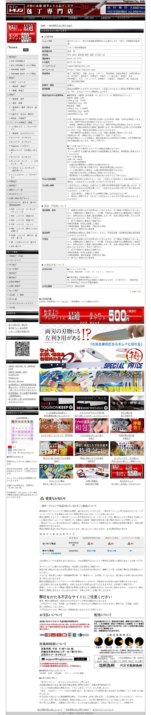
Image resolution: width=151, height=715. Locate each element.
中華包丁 (13, 181)
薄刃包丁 (13, 273)
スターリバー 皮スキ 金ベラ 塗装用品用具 (23, 203)
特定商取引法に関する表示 (60, 25)
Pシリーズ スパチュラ (21, 157)
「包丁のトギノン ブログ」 (21, 408)
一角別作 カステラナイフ (22, 133)
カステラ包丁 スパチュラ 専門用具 (57, 435)
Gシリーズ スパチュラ (21, 142)
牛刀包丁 (13, 265)
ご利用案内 (72, 18)
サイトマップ (123, 18)
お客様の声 (105, 18)
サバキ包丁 (14, 269)
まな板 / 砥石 (16, 295)
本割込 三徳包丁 (18, 118)
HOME (43, 25)
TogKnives (13, 378)
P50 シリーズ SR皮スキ (22, 216)
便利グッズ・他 (16, 190)
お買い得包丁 (15, 286)
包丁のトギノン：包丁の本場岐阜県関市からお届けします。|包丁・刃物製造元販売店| (36, 1)
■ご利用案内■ (45, 299)
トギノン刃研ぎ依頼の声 (18, 331)
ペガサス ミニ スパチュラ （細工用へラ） (22, 169)
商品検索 (13, 47)
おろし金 (13, 299)
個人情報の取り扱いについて (49, 710)
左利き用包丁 (15, 282)
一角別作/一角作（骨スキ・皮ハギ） (24, 108)
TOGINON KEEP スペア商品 (23, 74)
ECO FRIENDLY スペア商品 (23, 65)
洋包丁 (12, 95)
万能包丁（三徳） (16, 256)
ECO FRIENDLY (18, 61)
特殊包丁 (13, 185)
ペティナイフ (15, 260)
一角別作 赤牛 (17, 99)
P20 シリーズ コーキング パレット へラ (23, 210)
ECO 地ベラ (16, 246)
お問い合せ (89, 18)
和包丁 (12, 78)
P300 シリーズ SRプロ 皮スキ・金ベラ (24, 236)
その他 (12, 307)
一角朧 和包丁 (17, 90)
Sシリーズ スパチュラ (21, 137)
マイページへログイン (51, 18)
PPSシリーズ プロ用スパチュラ (24, 151)
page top (136, 291)
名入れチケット (16, 194)
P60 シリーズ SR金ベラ (22, 220)
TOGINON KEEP (18, 69)
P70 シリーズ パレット (22, 224)
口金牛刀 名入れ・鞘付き (22, 114)
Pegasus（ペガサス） (21, 146)
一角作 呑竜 (16, 103)
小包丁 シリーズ (18, 82)
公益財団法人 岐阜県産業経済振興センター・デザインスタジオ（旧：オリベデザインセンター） (22, 387)
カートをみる (29, 18)
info (10, 320)
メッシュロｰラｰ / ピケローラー (24, 176)
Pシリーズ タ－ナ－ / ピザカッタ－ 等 (24, 162)
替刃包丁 (13, 57)
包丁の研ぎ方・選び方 (18, 325)
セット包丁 (14, 290)
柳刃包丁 (13, 277)
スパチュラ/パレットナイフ (21, 303)
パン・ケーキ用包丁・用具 (20, 122)
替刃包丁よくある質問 (18, 328)
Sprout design (16, 381)
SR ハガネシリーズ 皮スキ (23, 242)
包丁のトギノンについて (103, 710)
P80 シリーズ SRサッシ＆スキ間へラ (24, 229)
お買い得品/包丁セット (19, 198)
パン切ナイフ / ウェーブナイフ (24, 128)
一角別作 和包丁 (18, 86)
